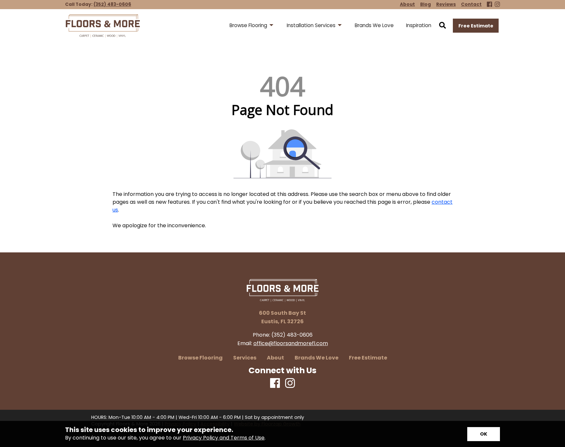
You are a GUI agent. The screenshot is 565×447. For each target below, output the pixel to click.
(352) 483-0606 (112, 4)
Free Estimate (475, 26)
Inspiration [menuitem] (418, 25)
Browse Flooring (200, 357)
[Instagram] (497, 5)
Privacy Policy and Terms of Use (224, 437)
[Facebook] (489, 5)
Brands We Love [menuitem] (374, 25)
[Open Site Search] (442, 25)
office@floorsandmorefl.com (290, 343)
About (275, 357)
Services (244, 357)
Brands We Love (316, 357)
